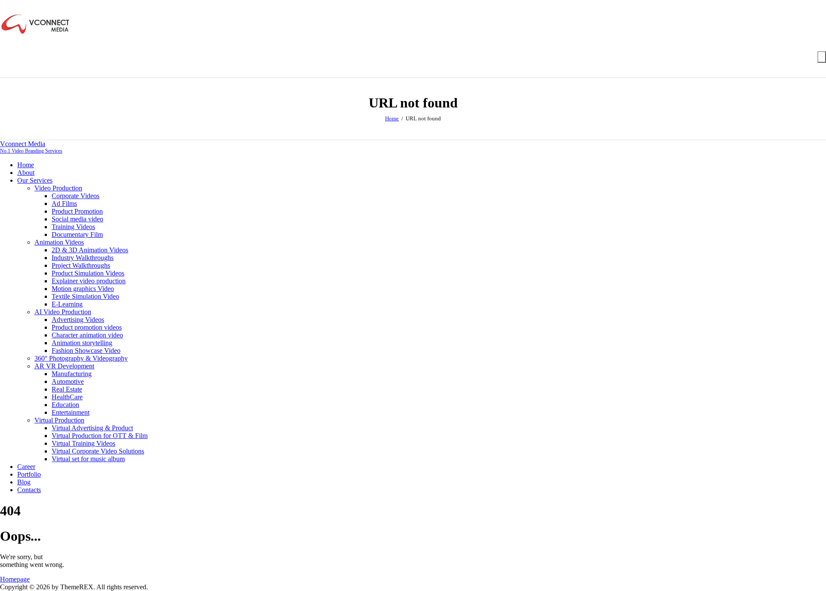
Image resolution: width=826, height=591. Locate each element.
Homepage (15, 579)
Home (392, 118)
